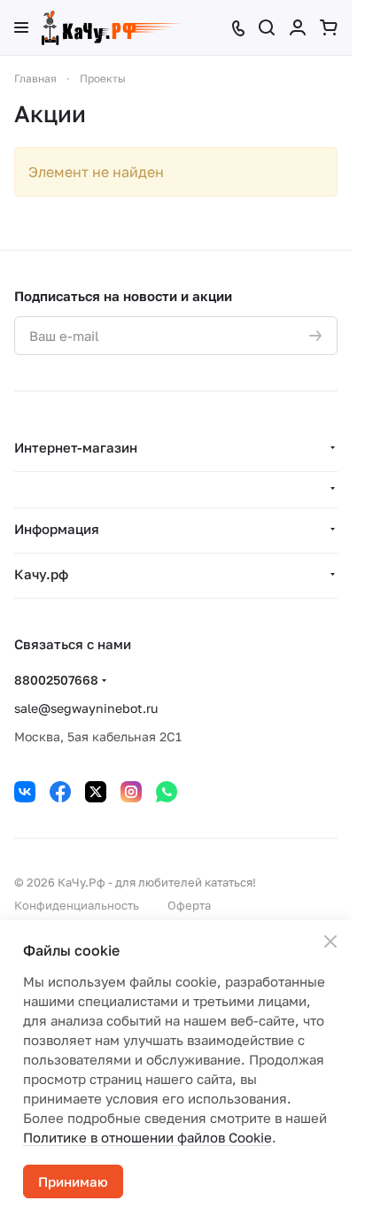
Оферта (189, 905)
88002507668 (56, 679)
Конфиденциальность (76, 905)
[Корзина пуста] (329, 27)
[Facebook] (60, 791)
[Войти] (298, 27)
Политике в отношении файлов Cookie (147, 1137)
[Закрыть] (330, 941)
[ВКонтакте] (24, 791)
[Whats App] (166, 791)
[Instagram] (131, 791)
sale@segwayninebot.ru (86, 708)
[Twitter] (95, 791)
